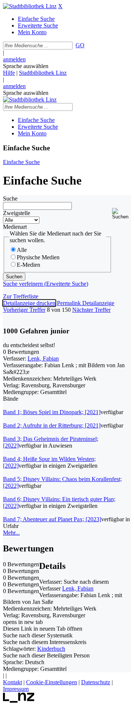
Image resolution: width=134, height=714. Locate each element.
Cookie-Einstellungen (51, 682)
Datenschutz (95, 682)
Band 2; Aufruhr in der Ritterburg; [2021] (51, 425)
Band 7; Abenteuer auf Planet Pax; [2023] (52, 519)
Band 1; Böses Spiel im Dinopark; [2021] (51, 412)
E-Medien (28, 265)
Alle (22, 250)
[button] (121, 214)
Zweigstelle (16, 213)
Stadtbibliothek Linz (43, 73)
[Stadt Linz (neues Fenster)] (19, 701)
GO (80, 45)
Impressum (16, 689)
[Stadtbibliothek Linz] (30, 6)
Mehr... (11, 532)
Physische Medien (38, 257)
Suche (10, 198)
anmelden (14, 59)
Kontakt (12, 682)
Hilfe (9, 73)
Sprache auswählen (25, 66)
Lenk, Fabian (43, 358)
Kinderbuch (51, 649)
